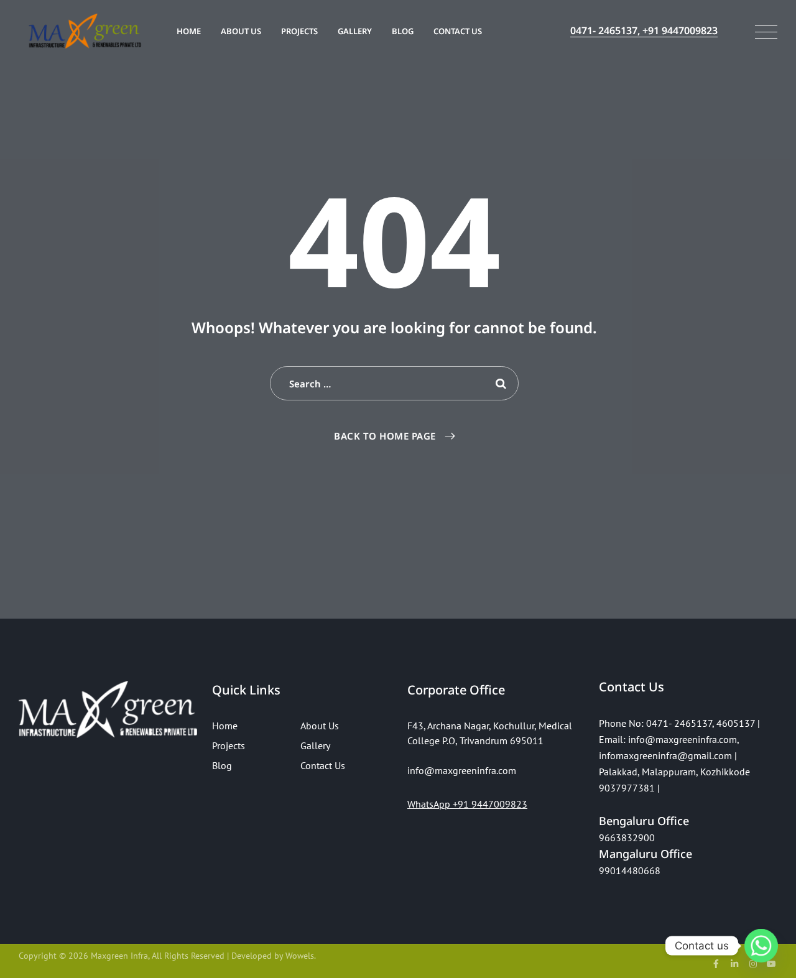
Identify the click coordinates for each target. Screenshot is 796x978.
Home (189, 31)
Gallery (355, 31)
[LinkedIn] (734, 963)
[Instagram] (753, 963)
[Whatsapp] (761, 945)
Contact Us (457, 31)
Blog (403, 31)
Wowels (299, 955)
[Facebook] (716, 963)
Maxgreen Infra (119, 955)
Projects (299, 31)
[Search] (501, 383)
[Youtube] (771, 963)
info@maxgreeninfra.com (682, 739)
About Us (241, 31)
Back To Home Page (385, 436)
